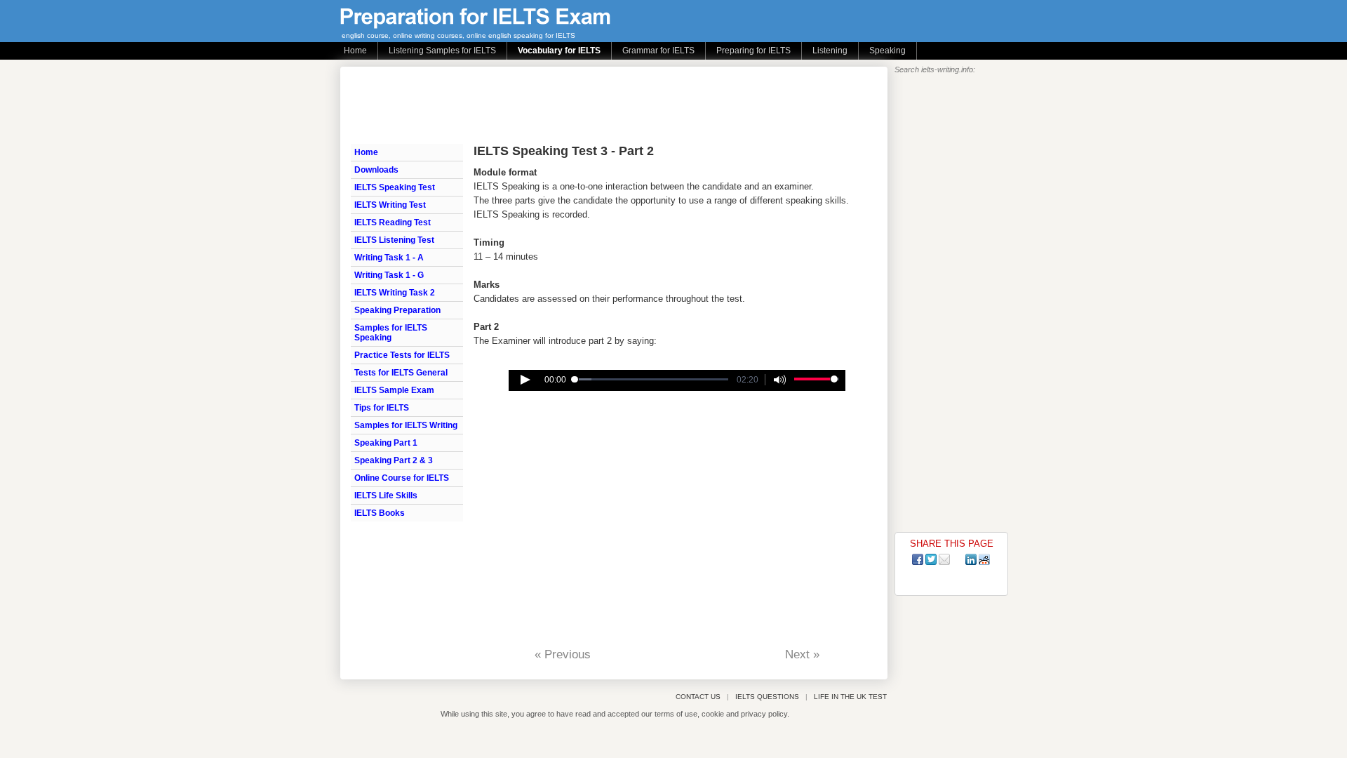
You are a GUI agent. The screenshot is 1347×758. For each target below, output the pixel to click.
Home (355, 50)
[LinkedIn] (971, 559)
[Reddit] (984, 559)
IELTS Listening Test (394, 240)
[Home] (475, 25)
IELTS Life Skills (385, 495)
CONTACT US (698, 696)
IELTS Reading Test (392, 222)
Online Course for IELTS (401, 478)
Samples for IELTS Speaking (390, 333)
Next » (802, 654)
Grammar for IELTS (658, 50)
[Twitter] (931, 559)
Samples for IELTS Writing (405, 425)
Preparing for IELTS (753, 50)
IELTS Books (379, 513)
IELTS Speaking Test (394, 187)
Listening (829, 50)
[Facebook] (917, 559)
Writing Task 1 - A (389, 257)
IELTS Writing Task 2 (394, 293)
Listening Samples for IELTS (442, 50)
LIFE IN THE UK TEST (850, 696)
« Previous (563, 654)
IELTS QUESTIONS (767, 696)
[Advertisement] (606, 105)
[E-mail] (944, 559)
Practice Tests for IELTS (402, 355)
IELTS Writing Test (390, 205)
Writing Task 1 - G (389, 275)
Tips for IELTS (381, 408)
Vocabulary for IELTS (559, 50)
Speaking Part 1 (385, 443)
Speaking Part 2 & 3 (393, 460)
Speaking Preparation (397, 310)
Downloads (376, 170)
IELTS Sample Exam (394, 390)
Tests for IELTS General (401, 373)
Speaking (887, 50)
